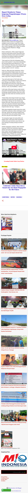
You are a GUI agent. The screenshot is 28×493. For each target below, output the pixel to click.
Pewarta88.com (14, 40)
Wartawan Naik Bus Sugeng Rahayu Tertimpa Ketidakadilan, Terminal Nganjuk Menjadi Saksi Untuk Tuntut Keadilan (12, 271)
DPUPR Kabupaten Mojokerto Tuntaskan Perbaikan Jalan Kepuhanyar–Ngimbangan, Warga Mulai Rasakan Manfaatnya (13, 329)
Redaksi (3, 480)
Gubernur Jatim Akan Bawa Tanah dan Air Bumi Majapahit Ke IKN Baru (14, 188)
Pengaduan (4, 476)
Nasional (19, 197)
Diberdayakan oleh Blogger (15, 488)
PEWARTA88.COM (9, 2)
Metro (13, 197)
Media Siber (4, 479)
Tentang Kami (5, 478)
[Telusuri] (26, 2)
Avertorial (5, 197)
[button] (3, 21)
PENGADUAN (6, 490)
